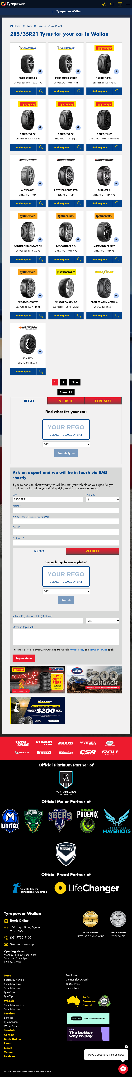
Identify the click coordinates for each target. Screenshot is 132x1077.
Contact (9, 1034)
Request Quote (24, 658)
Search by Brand (13, 988)
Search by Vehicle (14, 979)
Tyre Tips (9, 996)
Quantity (90, 495)
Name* (17, 506)
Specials (9, 1030)
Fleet (7, 1043)
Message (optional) (23, 627)
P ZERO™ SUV (104, 134)
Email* (16, 527)
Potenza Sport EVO (66, 190)
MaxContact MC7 (104, 246)
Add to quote (23, 91)
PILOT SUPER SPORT (66, 78)
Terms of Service (98, 649)
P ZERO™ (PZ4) (104, 78)
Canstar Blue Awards (77, 979)
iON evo (28, 358)
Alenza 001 (28, 190)
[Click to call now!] (104, 4)
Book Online (12, 1039)
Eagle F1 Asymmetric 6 (104, 302)
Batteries (8, 1017)
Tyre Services (11, 1022)
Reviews (9, 1056)
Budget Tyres (73, 983)
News (8, 1048)
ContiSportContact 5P (28, 246)
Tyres (7, 975)
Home (16, 26)
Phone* (31, 516)
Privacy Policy (77, 649)
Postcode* (18, 538)
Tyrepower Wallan (68, 11)
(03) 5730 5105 (20, 938)
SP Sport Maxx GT (66, 302)
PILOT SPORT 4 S (28, 78)
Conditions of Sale (42, 1071)
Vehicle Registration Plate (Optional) (32, 616)
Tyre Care (9, 992)
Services (9, 1013)
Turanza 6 (104, 190)
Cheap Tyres (72, 988)
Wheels (9, 1001)
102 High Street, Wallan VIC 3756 (25, 929)
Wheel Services (12, 1026)
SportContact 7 (28, 302)
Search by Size (12, 984)
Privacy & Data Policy (23, 1071)
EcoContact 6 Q (66, 246)
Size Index (71, 975)
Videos (8, 1052)
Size (15, 495)
